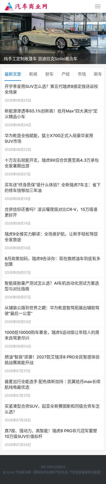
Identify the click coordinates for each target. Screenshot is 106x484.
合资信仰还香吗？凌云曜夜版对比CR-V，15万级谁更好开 (51, 212)
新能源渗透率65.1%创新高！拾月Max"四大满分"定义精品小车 (51, 113)
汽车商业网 (23, 472)
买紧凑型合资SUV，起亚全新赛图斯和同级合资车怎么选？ (52, 409)
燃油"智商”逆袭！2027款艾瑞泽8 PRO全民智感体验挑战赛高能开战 (52, 359)
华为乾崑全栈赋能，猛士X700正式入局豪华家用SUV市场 (49, 138)
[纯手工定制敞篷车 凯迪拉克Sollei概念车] (53, 38)
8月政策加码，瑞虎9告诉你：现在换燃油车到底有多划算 (52, 261)
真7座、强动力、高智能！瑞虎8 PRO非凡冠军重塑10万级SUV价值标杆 (51, 433)
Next (97, 37)
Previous (9, 37)
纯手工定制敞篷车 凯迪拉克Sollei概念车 (40, 58)
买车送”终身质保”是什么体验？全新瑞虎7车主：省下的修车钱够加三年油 (53, 187)
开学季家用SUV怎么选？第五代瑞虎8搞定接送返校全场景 (51, 89)
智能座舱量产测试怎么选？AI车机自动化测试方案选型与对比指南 (52, 286)
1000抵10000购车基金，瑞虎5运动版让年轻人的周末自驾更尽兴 (52, 335)
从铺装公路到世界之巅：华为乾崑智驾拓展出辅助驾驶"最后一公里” (52, 310)
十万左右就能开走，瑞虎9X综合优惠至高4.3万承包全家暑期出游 (52, 163)
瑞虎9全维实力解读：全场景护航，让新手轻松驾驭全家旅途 (51, 236)
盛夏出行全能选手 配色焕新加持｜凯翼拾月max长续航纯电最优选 (52, 384)
